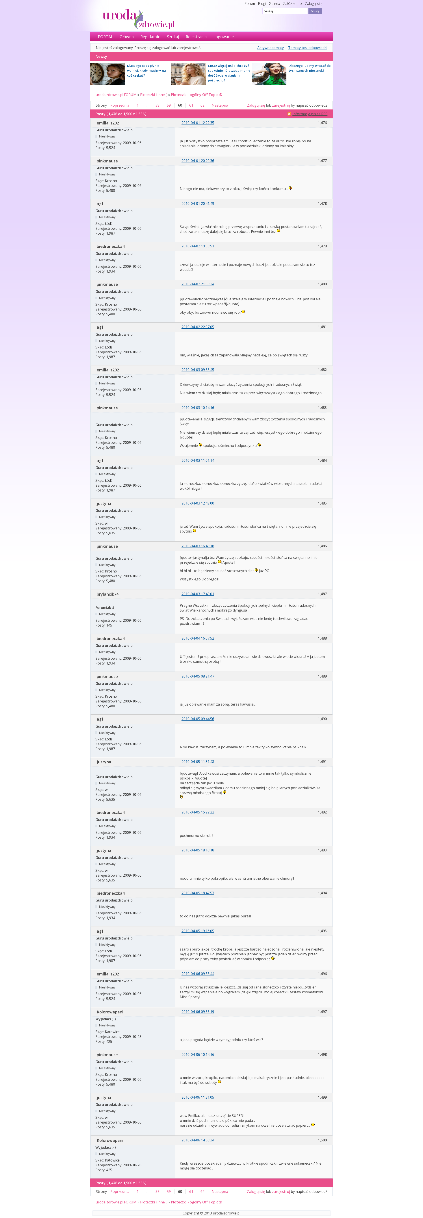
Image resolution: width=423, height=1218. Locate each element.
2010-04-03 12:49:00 (198, 503)
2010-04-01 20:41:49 (198, 203)
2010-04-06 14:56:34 (198, 1140)
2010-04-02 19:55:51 (198, 246)
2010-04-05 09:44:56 (198, 718)
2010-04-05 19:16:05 (198, 930)
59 (169, 105)
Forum (250, 3)
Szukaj (173, 36)
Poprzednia (119, 105)
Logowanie (223, 36)
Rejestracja (196, 36)
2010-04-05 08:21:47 (198, 676)
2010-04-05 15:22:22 (198, 812)
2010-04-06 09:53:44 (198, 973)
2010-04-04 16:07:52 (198, 638)
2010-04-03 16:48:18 (198, 546)
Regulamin (150, 36)
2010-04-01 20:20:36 (198, 160)
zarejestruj (281, 105)
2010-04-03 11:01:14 (198, 460)
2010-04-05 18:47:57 (198, 892)
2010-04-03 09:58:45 (198, 369)
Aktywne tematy (270, 47)
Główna (127, 36)
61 (191, 105)
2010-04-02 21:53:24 (198, 284)
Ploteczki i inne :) (153, 94)
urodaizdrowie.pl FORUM (116, 94)
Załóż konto (292, 3)
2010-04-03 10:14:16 (198, 407)
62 (202, 105)
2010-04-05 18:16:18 (198, 850)
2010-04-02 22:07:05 (198, 326)
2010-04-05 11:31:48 (198, 761)
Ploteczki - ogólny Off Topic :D (196, 94)
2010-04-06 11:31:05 (198, 1097)
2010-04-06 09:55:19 (198, 1011)
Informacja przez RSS (309, 113)
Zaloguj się (313, 3)
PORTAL (105, 36)
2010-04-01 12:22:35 (198, 122)
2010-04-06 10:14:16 (198, 1054)
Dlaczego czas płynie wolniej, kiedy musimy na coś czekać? (146, 70)
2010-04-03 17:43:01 (198, 593)
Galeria (274, 3)
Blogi (262, 3)
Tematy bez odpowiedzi (307, 47)
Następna (220, 105)
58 (158, 105)
